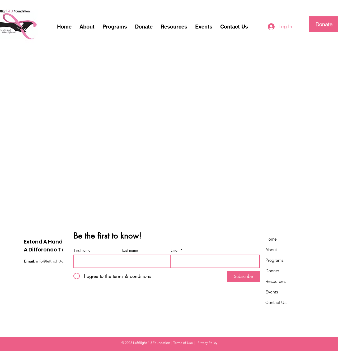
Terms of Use (183, 343)
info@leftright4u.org (53, 261)
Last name (130, 250)
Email (175, 250)
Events (271, 291)
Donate (272, 270)
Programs (274, 260)
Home (271, 239)
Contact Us (276, 302)
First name (82, 250)
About (271, 249)
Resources (275, 281)
